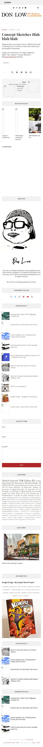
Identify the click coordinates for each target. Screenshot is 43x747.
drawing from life (15, 505)
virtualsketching (7, 511)
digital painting (26, 491)
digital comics (7, 501)
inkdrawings (13, 515)
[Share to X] (16, 72)
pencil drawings (31, 515)
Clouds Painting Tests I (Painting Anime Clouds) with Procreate (23, 336)
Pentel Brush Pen (16, 493)
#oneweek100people (26, 499)
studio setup (30, 519)
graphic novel (27, 505)
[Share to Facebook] (12, 72)
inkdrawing (5, 515)
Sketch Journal (10, 480)
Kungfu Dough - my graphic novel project (23, 397)
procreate (5, 489)
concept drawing (7, 513)
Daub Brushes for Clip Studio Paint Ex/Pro (24, 325)
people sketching (7, 497)
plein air (17, 497)
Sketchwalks (33, 483)
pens (15, 509)
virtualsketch (35, 509)
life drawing (18, 507)
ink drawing (34, 501)
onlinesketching (7, 509)
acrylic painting (35, 497)
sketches (31, 485)
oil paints (37, 507)
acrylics (17, 495)
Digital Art (6, 485)
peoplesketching (29, 517)
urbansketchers (7, 495)
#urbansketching (20, 485)
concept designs (35, 511)
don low (36, 743)
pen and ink (21, 515)
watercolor (31, 489)
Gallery (4, 29)
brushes (16, 511)
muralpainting (28, 507)
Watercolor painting (31, 487)
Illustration (19, 483)
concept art (24, 511)
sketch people (24, 509)
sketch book (20, 503)
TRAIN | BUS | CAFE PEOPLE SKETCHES (23, 407)
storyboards (22, 519)
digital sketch (6, 499)
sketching (15, 491)
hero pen (17, 501)
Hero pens (30, 503)
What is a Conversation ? (18, 386)
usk (38, 495)
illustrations (25, 501)
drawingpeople (18, 513)
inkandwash (36, 513)
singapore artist (13, 519)
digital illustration (18, 489)
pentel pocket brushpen (15, 517)
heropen (28, 513)
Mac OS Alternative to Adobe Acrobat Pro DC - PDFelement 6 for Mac (25, 356)
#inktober (25, 497)
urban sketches (28, 495)
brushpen (38, 499)
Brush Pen (15, 499)
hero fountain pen (32, 493)
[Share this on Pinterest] (21, 72)
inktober (10, 507)
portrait (11, 503)
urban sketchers (14, 487)
